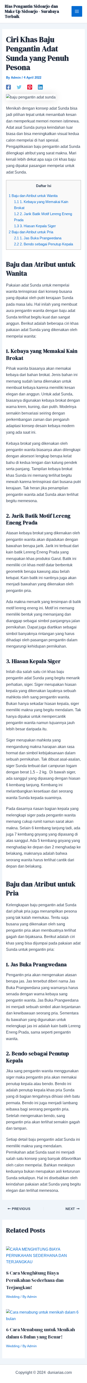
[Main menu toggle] (77, 11)
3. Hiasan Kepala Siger (35, 226)
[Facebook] (8, 87)
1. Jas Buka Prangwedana (37, 238)
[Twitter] (19, 87)
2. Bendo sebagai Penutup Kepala (43, 244)
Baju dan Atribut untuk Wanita (33, 196)
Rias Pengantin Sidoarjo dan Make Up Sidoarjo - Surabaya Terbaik (32, 11)
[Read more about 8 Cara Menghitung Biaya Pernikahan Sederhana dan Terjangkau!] (43, 1256)
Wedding (13, 1297)
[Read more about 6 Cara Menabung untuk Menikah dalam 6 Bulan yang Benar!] (43, 1315)
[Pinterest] (29, 87)
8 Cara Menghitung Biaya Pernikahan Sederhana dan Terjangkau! (35, 1280)
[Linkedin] (40, 87)
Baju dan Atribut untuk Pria (31, 232)
